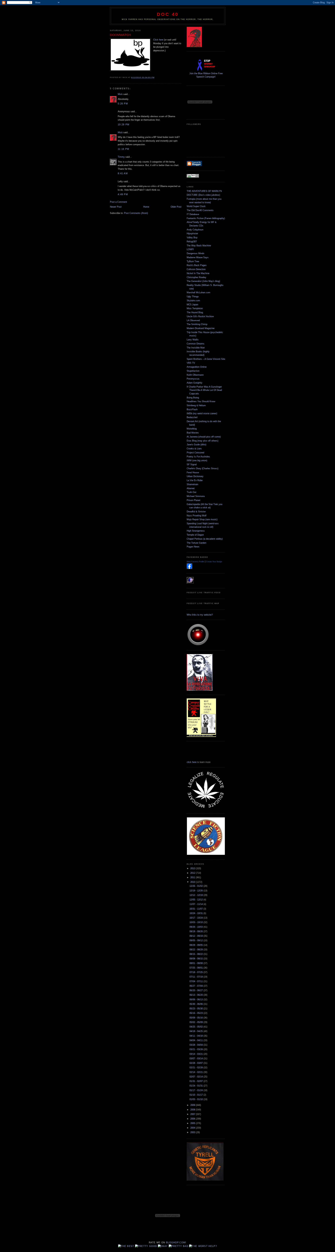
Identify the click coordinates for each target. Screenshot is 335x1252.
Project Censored (195, 452)
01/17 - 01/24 (196, 1090)
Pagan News (193, 546)
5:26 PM (123, 103)
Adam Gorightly (194, 382)
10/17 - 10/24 (196, 917)
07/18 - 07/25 (196, 972)
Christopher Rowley (196, 277)
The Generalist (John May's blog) (203, 281)
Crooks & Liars (194, 448)
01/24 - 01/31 (196, 1085)
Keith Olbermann (195, 375)
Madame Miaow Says (198, 257)
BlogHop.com (175, 1242)
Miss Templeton (195, 308)
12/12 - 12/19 (196, 895)
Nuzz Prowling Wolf (196, 515)
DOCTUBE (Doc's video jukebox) (203, 195)
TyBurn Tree (193, 261)
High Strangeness (196, 530)
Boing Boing (193, 397)
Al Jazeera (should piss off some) (204, 436)
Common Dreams (195, 343)
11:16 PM (123, 149)
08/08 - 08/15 (196, 958)
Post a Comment (118, 202)
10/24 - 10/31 (196, 913)
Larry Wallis (193, 339)
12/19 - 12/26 (196, 890)
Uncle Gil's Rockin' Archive (200, 316)
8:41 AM (123, 173)
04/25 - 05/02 (196, 1026)
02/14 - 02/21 (196, 1072)
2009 (193, 1105)
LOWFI (190, 249)
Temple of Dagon (195, 534)
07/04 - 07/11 (196, 981)
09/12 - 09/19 (196, 936)
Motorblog (192, 428)
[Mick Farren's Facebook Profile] (189, 568)
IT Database (193, 214)
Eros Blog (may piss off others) (202, 440)
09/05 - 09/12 (196, 940)
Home (146, 206)
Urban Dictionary (195, 476)
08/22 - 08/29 (196, 949)
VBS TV (191, 363)
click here (191, 762)
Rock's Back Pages (197, 265)
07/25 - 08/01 (196, 967)
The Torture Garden (196, 543)
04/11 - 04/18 (196, 1035)
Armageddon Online (197, 367)
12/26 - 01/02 (196, 886)
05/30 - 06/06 (196, 1004)
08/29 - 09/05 (196, 945)
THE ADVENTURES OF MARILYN (204, 191)
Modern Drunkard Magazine (200, 328)
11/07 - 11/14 (196, 904)
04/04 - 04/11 (196, 1040)
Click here (158, 39)
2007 (193, 1114)
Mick (120, 94)
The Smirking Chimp (197, 324)
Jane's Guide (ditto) (196, 444)
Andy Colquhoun (195, 229)
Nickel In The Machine (198, 273)
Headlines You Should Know (201, 401)
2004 (193, 1127)
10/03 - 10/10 (196, 922)
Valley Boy (192, 237)
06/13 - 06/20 (196, 995)
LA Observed (193, 320)
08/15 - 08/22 (196, 954)
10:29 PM (123, 124)
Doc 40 (167, 14)
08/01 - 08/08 (196, 963)
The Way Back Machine (199, 245)
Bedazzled (192, 417)
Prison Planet (193, 500)
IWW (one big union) (197, 460)
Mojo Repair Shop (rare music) (202, 519)
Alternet (191, 488)
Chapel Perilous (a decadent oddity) (205, 538)
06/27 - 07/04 (196, 986)
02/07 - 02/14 (196, 1076)
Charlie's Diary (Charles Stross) (202, 468)
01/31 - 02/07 (196, 1081)
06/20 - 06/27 (196, 990)
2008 (193, 1109)
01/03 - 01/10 (196, 1099)
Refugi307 (192, 241)
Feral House (193, 472)
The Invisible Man (196, 347)
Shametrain (192, 484)
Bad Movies (193, 432)
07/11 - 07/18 (196, 976)
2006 (193, 1118)
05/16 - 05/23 (196, 1013)
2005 (193, 1123)
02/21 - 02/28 (196, 1067)
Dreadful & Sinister (196, 511)
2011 (193, 877)
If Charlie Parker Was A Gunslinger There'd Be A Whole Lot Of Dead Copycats (204, 390)
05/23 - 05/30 (196, 1008)
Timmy (121, 157)
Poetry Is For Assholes (198, 456)
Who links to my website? (200, 614)
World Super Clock (196, 206)
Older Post (176, 206)
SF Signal (192, 464)
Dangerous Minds (195, 253)
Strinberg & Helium (196, 405)
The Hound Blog (195, 312)
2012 (193, 873)
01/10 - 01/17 (196, 1094)
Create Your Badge (214, 562)
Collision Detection (196, 269)
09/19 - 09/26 (196, 931)
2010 (193, 882)
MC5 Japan (192, 304)
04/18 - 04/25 (196, 1031)
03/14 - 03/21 (196, 1054)
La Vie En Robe (195, 480)
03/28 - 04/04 (196, 1045)
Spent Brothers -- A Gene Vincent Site (206, 359)
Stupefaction (193, 371)
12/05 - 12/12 (196, 899)
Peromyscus (193, 378)
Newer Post (116, 206)
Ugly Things (193, 296)
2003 (193, 1132)
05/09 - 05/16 (196, 1017)
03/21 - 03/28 (196, 1049)
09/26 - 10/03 (196, 927)
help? (213, 1246)
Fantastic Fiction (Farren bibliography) (206, 218)
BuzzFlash (192, 409)
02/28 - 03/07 (196, 1063)
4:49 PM (123, 194)
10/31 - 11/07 (196, 908)
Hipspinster (192, 233)
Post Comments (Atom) (136, 213)
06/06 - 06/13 (196, 999)
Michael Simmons (196, 496)
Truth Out (191, 492)
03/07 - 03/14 (196, 1058)
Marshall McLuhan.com (198, 292)
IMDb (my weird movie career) (202, 413)
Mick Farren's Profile (195, 562)
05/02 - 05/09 (196, 1022)
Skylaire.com (193, 300)
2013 (193, 868)
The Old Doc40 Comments (200, 210)
